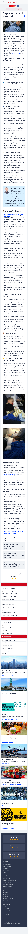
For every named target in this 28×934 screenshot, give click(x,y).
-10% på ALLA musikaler (9, 602)
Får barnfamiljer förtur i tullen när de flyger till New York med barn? (13, 565)
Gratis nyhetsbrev (7, 643)
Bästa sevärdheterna (7, 882)
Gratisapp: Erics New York (9, 640)
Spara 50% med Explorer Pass (10, 591)
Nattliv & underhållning (8, 625)
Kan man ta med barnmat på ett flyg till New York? (12, 555)
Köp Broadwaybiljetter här (8, 828)
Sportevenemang (7, 633)
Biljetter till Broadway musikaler (9, 880)
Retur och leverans (7, 866)
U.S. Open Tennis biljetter (9, 604)
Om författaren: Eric (7, 864)
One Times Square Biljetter (9, 607)
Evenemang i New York (9, 651)
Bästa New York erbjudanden (10, 615)
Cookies (4, 872)
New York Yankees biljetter (9, 596)
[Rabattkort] (14, 706)
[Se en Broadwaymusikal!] (14, 814)
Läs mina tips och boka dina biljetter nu (11, 784)
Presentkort (5, 913)
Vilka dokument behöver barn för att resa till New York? (13, 546)
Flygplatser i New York (7, 886)
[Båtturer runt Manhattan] (14, 684)
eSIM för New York (8, 648)
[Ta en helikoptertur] (14, 751)
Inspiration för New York (8, 876)
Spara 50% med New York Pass (11, 593)
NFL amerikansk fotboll (8, 898)
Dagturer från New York (9, 612)
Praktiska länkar (6, 904)
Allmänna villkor (6, 868)
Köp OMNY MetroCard (8, 599)
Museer (5, 630)
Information (5, 861)
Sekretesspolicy (6, 870)
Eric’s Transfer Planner (7, 910)
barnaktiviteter (16, 53)
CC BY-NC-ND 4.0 (14, 925)
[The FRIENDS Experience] (14, 728)
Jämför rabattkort (6, 878)
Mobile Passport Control (11, 474)
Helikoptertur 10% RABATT (9, 588)
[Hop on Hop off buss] (14, 772)
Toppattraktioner (7, 622)
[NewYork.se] (14, 2)
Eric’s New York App (7, 906)
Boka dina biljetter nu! (7, 675)
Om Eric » (21, 188)
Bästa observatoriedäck (9, 627)
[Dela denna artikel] (23, 16)
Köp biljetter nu (5, 805)
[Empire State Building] (14, 662)
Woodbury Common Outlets (10, 610)
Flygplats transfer (7, 645)
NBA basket (5, 892)
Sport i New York (7, 890)
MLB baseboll (5, 896)
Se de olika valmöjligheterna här (10, 719)
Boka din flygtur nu (6, 763)
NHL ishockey (5, 894)
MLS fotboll (5, 900)
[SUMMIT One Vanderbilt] (14, 793)
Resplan (5, 653)
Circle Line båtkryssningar (8, 884)
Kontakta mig (6, 916)
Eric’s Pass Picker (6, 908)
